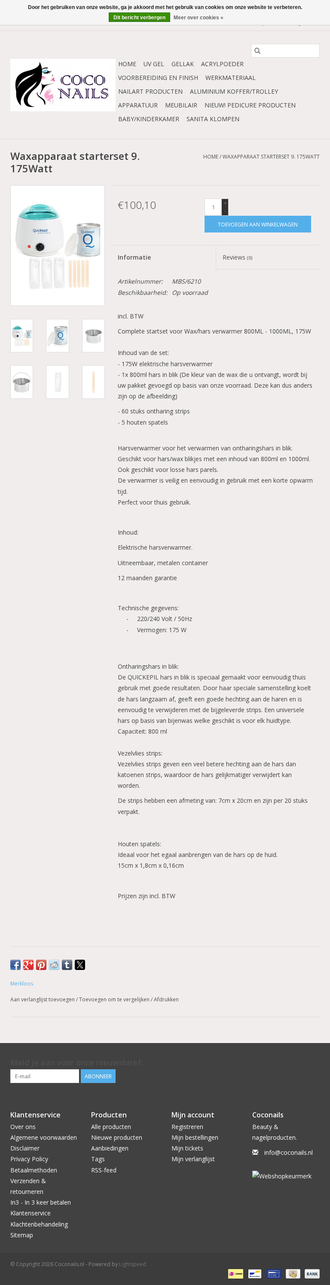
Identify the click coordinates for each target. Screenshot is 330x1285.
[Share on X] (80, 965)
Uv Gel (154, 64)
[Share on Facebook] (15, 965)
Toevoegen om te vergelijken (115, 999)
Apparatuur (138, 105)
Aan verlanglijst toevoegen (43, 999)
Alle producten (111, 1127)
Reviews (237, 257)
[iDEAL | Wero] (234, 1273)
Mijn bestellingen (194, 1137)
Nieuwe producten (116, 1137)
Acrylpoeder (222, 64)
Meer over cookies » (198, 18)
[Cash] (292, 1273)
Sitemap (21, 1235)
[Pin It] (41, 965)
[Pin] (272, 1273)
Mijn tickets (187, 1148)
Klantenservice (30, 1213)
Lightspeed (132, 1264)
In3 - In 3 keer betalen (40, 1202)
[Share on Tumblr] (67, 965)
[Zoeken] (257, 51)
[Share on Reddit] (54, 965)
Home (127, 64)
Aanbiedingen (109, 1148)
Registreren (187, 1127)
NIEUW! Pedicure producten (250, 105)
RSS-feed (103, 1170)
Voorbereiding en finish (158, 77)
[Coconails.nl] (63, 85)
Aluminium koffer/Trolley (234, 91)
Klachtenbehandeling (39, 1224)
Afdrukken (166, 999)
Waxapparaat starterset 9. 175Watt (271, 156)
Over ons (23, 1127)
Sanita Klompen (212, 119)
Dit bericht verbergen (139, 18)
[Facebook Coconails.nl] (313, 1063)
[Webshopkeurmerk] (286, 1176)
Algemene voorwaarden (43, 1137)
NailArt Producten (150, 91)
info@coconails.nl (288, 1152)
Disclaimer (25, 1148)
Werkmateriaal (230, 77)
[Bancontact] (253, 1273)
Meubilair (181, 105)
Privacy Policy (29, 1159)
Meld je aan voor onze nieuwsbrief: (76, 1062)
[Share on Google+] (28, 965)
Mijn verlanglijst (193, 1159)
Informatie (134, 257)
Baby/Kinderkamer (148, 119)
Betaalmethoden (33, 1170)
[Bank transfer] (311, 1273)
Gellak (182, 64)
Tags (98, 1159)
